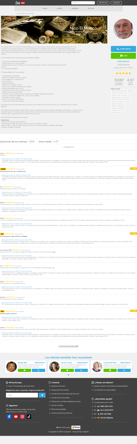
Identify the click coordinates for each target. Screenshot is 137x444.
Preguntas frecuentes (60, 390)
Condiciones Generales (60, 398)
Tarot (22, 13)
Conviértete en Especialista (105, 390)
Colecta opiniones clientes (61, 413)
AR (103, 410)
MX (102, 414)
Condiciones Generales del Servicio (65, 394)
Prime (134, 168)
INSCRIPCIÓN (103, 3)
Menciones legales (58, 409)
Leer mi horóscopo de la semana (21, 386)
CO (103, 418)
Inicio (18, 13)
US (103, 406)
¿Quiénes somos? (58, 386)
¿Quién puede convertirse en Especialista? (111, 386)
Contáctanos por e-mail (103, 402)
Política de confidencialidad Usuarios (66, 401)
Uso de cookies (57, 405)
